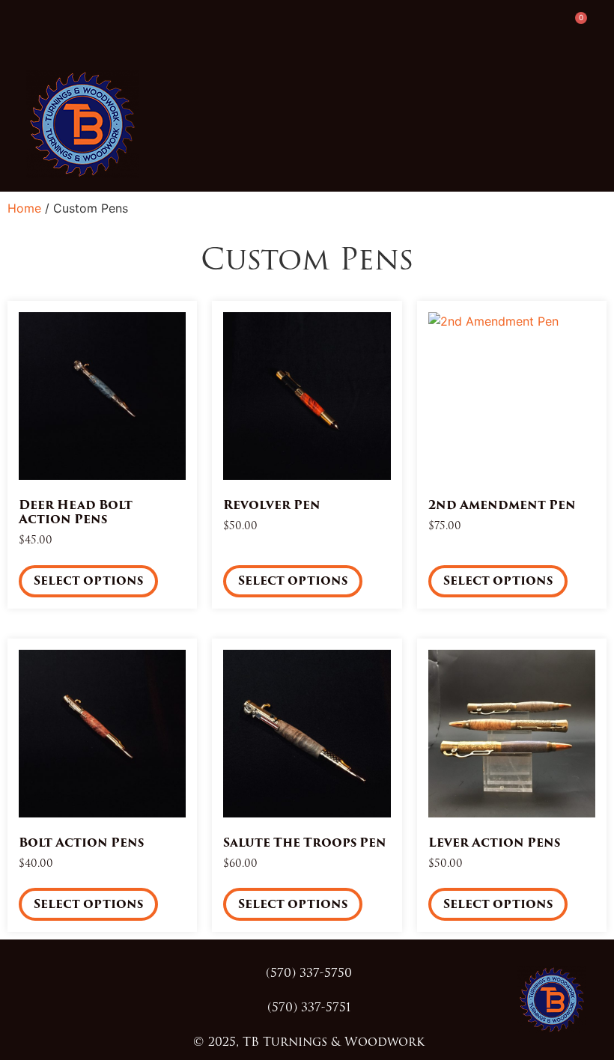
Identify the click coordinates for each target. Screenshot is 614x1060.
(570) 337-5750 (309, 972)
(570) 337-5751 (308, 1007)
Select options (88, 580)
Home (24, 208)
